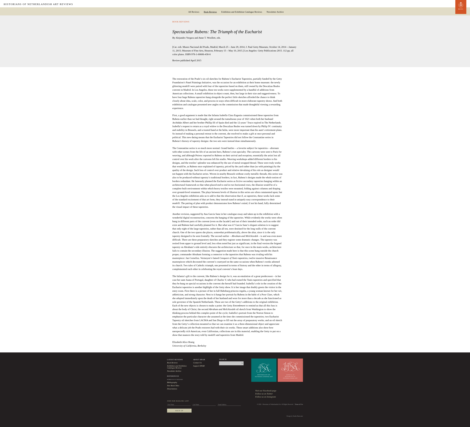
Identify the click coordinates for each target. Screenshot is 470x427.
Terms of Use (299, 404)
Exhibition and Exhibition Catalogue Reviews (241, 12)
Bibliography (172, 382)
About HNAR (199, 360)
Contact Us (197, 363)
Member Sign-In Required (175, 379)
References (173, 376)
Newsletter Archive (275, 12)
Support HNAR (199, 366)
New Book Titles (173, 386)
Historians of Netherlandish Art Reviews (38, 4)
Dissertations (172, 389)
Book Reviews (210, 12)
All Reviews (193, 12)
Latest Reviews (175, 360)
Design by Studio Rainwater (295, 416)
